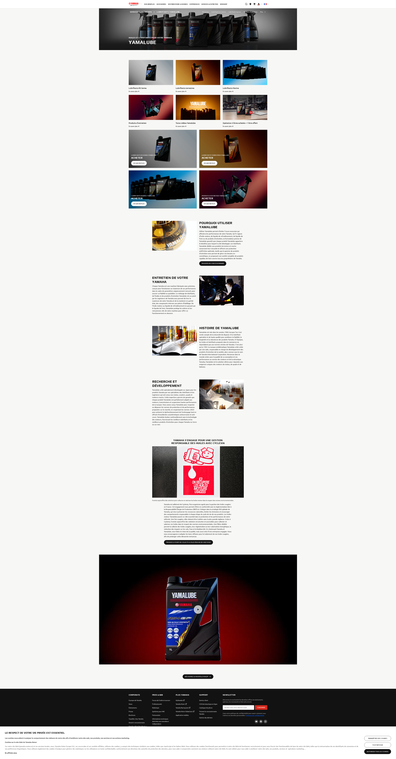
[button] (198, 609)
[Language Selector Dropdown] (265, 4)
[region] (198, 742)
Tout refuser (377, 745)
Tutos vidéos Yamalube (186, 123)
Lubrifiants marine (235, 12)
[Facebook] (261, 721)
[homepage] (133, 4)
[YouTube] (256, 721)
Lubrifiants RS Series (138, 88)
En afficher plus (11, 753)
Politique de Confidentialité (255, 715)
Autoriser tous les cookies (377, 752)
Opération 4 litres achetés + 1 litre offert (240, 123)
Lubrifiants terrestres (218, 12)
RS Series (205, 12)
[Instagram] (265, 721)
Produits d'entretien (250, 12)
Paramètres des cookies (377, 738)
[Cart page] (254, 4)
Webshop (223, 4)
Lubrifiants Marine (231, 88)
